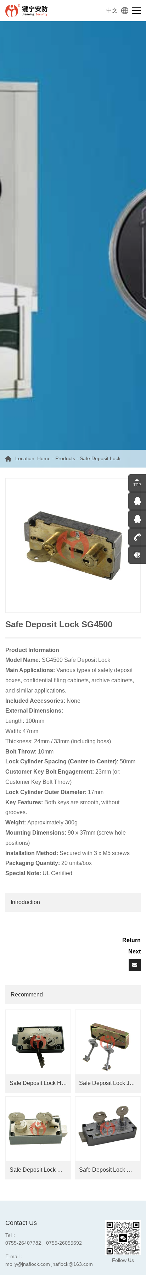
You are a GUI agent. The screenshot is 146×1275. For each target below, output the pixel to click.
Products (65, 458)
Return (131, 940)
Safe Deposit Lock (100, 458)
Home (44, 458)
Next (134, 951)
